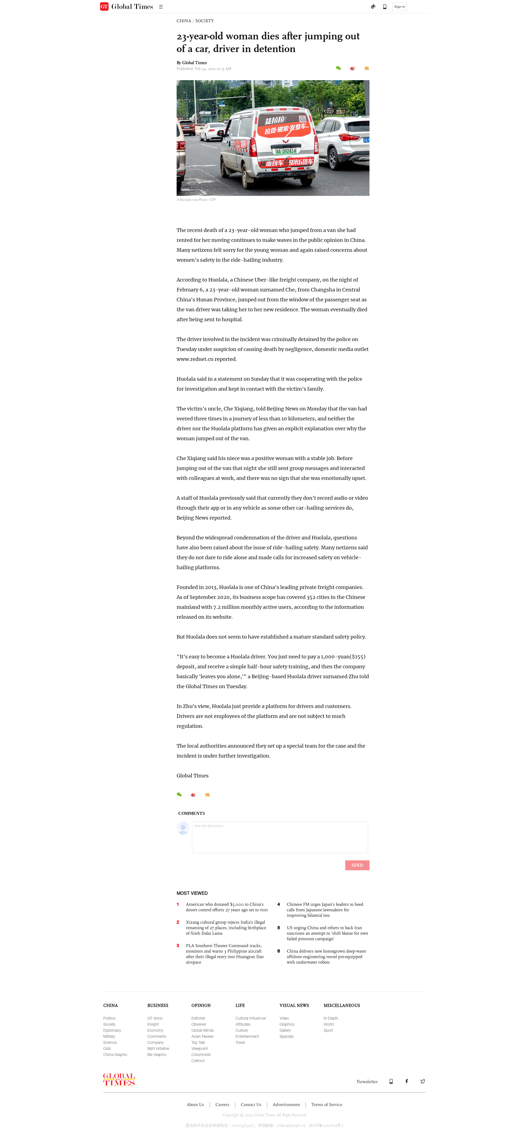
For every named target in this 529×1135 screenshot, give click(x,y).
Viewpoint (199, 1048)
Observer (198, 1024)
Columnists (201, 1054)
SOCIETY (204, 20)
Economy (155, 1030)
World (329, 1024)
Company (155, 1042)
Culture (242, 1030)
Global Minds (202, 1030)
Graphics (287, 1024)
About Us (195, 1104)
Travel (240, 1042)
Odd (106, 1048)
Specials (287, 1036)
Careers (222, 1104)
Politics (109, 1018)
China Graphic (115, 1054)
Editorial (198, 1018)
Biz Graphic (156, 1054)
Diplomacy (112, 1030)
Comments (156, 1036)
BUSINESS (157, 1005)
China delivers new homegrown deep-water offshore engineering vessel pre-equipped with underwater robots (326, 956)
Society (109, 1024)
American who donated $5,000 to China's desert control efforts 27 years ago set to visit (227, 907)
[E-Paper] (373, 7)
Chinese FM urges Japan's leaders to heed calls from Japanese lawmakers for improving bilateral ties (325, 910)
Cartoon (198, 1060)
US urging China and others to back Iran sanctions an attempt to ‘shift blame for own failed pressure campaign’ (327, 933)
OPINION (201, 1005)
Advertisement (286, 1104)
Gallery (285, 1030)
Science (110, 1042)
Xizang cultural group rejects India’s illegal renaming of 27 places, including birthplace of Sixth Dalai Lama (226, 928)
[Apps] (382, 7)
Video (284, 1018)
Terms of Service (326, 1104)
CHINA (184, 20)
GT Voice (154, 1018)
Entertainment (247, 1036)
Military (109, 1036)
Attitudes (243, 1024)
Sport (328, 1030)
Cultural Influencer (251, 1018)
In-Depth (331, 1018)
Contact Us (251, 1104)
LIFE (240, 1005)
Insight (153, 1024)
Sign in (399, 7)
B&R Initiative (158, 1048)
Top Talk (198, 1042)
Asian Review (202, 1036)
